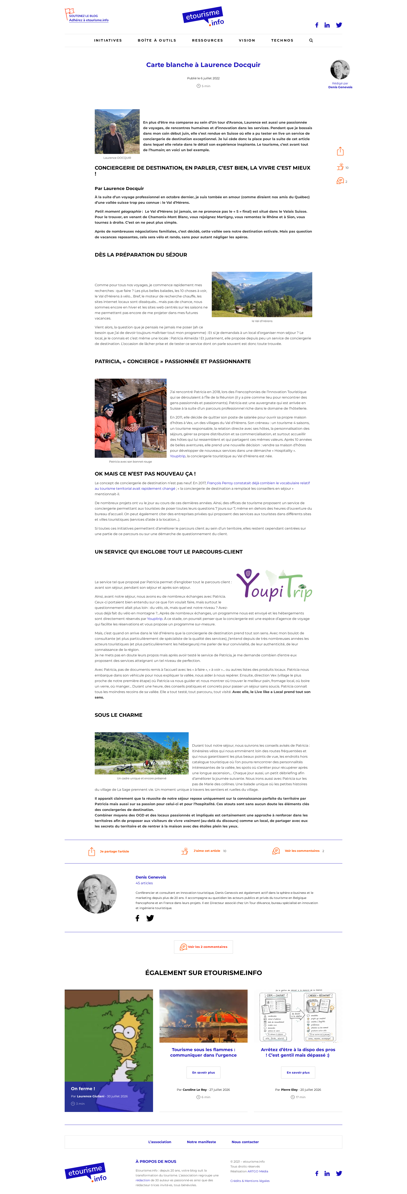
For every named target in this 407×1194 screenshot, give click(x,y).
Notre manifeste (201, 1142)
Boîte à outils (157, 40)
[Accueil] (203, 8)
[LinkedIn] (327, 25)
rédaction (143, 1180)
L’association (159, 1142)
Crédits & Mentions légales (250, 1181)
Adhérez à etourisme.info (89, 20)
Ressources (207, 40)
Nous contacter (245, 1142)
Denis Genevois (151, 877)
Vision (247, 40)
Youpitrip (177, 456)
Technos (282, 40)
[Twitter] (339, 25)
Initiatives (108, 40)
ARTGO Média (258, 1171)
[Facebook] (316, 25)
